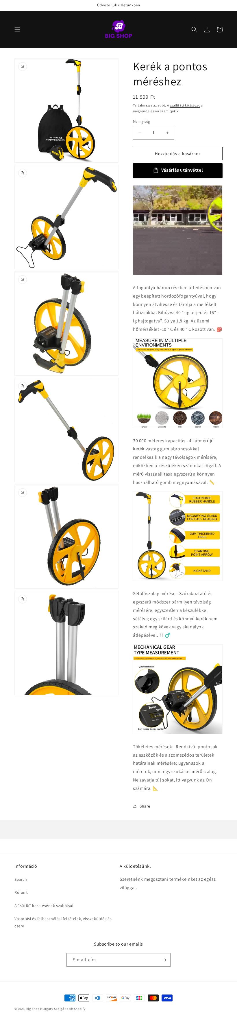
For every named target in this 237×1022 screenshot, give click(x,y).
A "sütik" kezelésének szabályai (43, 905)
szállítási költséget (185, 105)
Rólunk (21, 892)
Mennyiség (141, 121)
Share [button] (145, 806)
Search (20, 879)
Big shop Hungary (39, 1009)
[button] (17, 29)
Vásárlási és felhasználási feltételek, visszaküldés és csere (63, 922)
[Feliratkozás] (164, 960)
